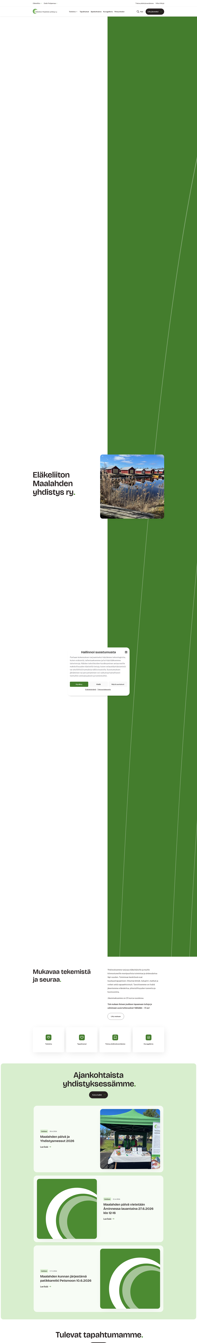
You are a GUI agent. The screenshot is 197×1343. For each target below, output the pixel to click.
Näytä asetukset (118, 684)
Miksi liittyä (160, 3)
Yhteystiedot (119, 12)
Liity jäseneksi (153, 12)
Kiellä (98, 684)
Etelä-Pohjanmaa (50, 3)
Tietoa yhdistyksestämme (144, 3)
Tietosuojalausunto (104, 689)
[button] (126, 652)
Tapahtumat (84, 12)
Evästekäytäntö (90, 689)
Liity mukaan (116, 1016)
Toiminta (72, 12)
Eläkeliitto (36, 3)
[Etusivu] (45, 11)
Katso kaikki (97, 1095)
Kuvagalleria (108, 12)
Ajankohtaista (96, 12)
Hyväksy (79, 684)
